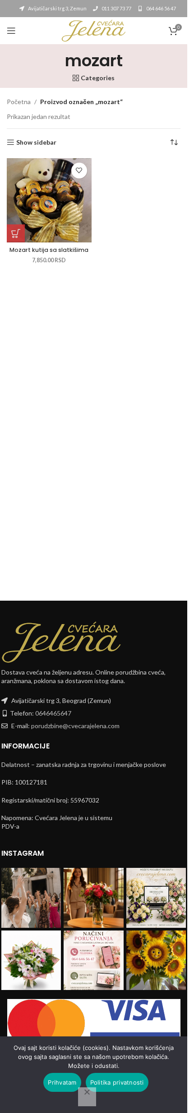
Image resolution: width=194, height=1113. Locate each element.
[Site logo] (93, 30)
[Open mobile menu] (11, 31)
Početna (19, 101)
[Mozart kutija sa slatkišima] (49, 200)
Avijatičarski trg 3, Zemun (57, 8)
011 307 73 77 (116, 8)
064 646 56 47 (160, 8)
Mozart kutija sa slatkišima (48, 250)
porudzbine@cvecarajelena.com (75, 726)
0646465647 (53, 713)
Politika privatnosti (117, 1082)
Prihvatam (62, 1082)
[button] (16, 233)
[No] (87, 1096)
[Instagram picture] (31, 898)
